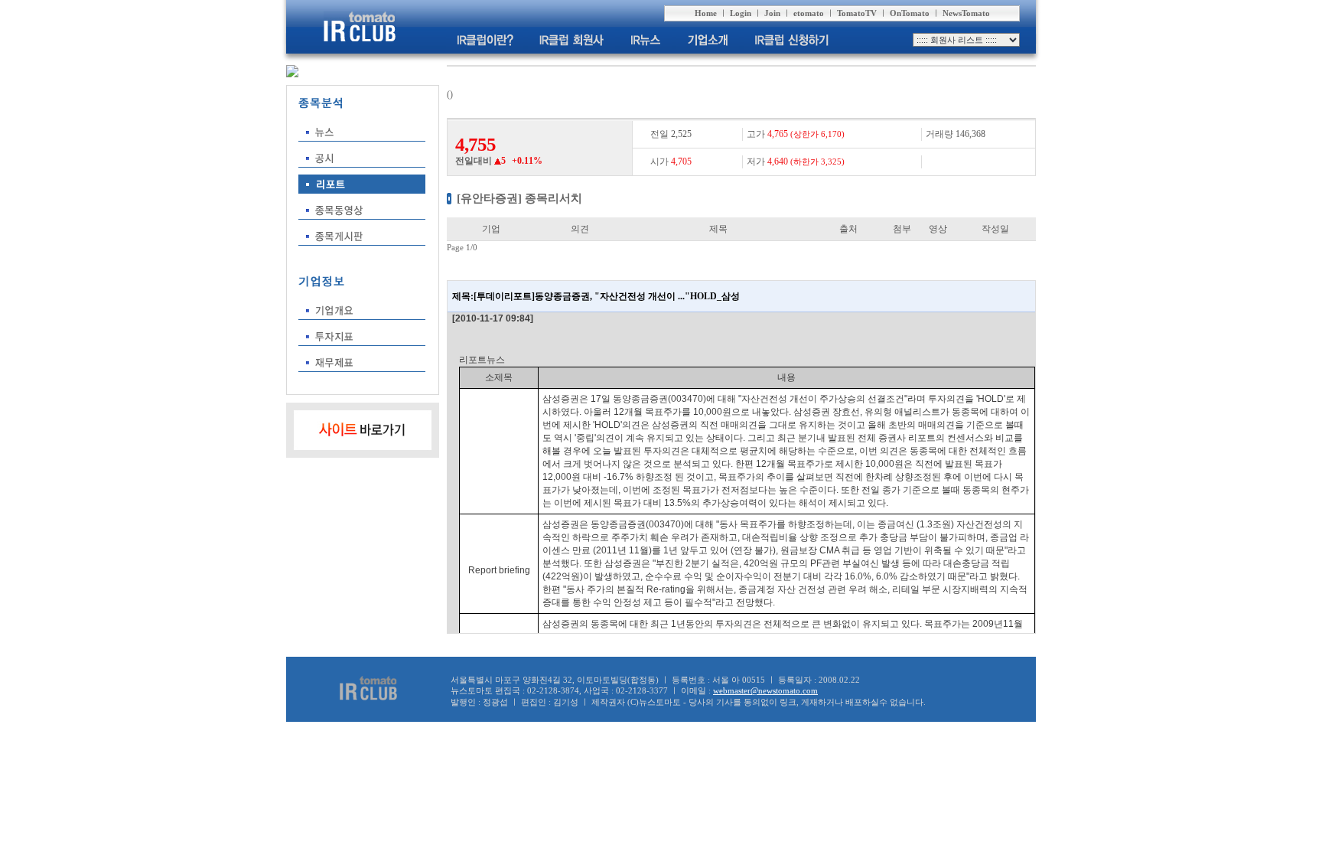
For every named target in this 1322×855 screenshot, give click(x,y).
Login (740, 13)
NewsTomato (966, 13)
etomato (808, 13)
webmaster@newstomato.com (765, 690)
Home (706, 13)
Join (772, 13)
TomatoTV (857, 13)
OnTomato (910, 13)
